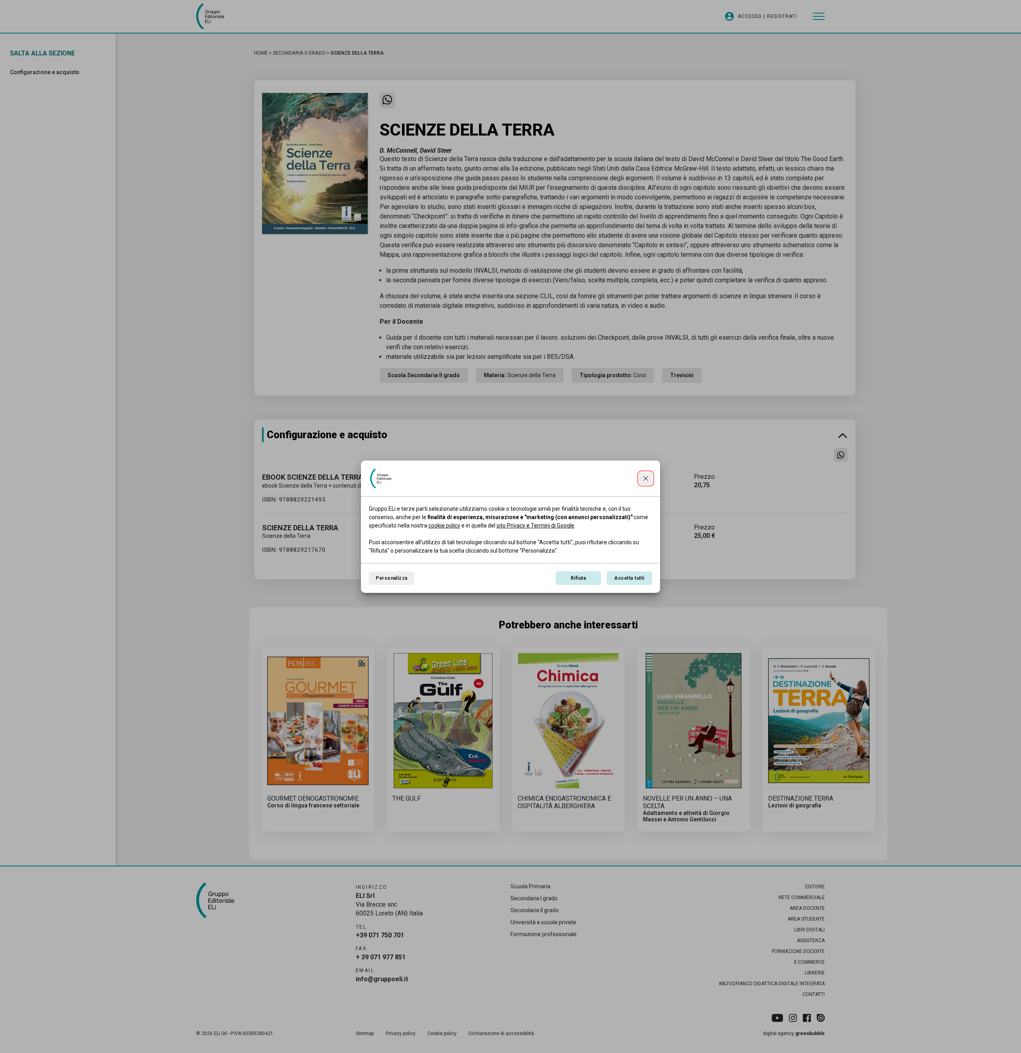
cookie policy (444, 525)
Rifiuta (578, 578)
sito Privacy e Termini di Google (535, 525)
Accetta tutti (629, 578)
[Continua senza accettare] (645, 478)
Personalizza (392, 578)
